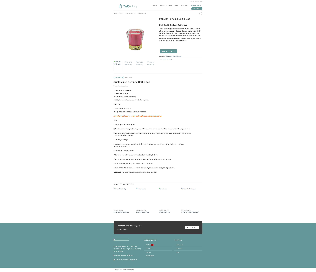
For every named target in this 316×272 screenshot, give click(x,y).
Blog (201, 1)
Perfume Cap (142, 13)
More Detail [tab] (129, 77)
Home (115, 13)
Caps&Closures (196, 5)
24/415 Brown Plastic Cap (121, 212)
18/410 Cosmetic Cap (142, 212)
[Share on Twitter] (164, 63)
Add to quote (168, 51)
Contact (197, 1)
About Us (191, 1)
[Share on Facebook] (160, 63)
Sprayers (184, 5)
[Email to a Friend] (167, 63)
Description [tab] (119, 77)
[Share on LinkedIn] (174, 63)
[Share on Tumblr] (177, 63)
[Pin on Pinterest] (170, 63)
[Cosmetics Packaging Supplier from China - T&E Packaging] (128, 6)
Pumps (176, 5)
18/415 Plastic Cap (164, 212)
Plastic (154, 5)
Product (121, 13)
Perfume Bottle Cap (167, 59)
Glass (162, 5)
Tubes (170, 5)
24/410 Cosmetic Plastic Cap (189, 212)
